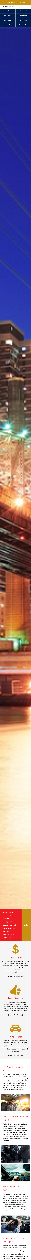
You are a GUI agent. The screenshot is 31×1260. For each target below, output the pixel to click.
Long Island (7, 20)
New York (8, 11)
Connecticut (23, 11)
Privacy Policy (23, 25)
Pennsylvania (23, 15)
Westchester (23, 20)
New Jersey (7, 15)
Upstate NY (8, 25)
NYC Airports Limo (8, 7)
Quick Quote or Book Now (15, 2)
